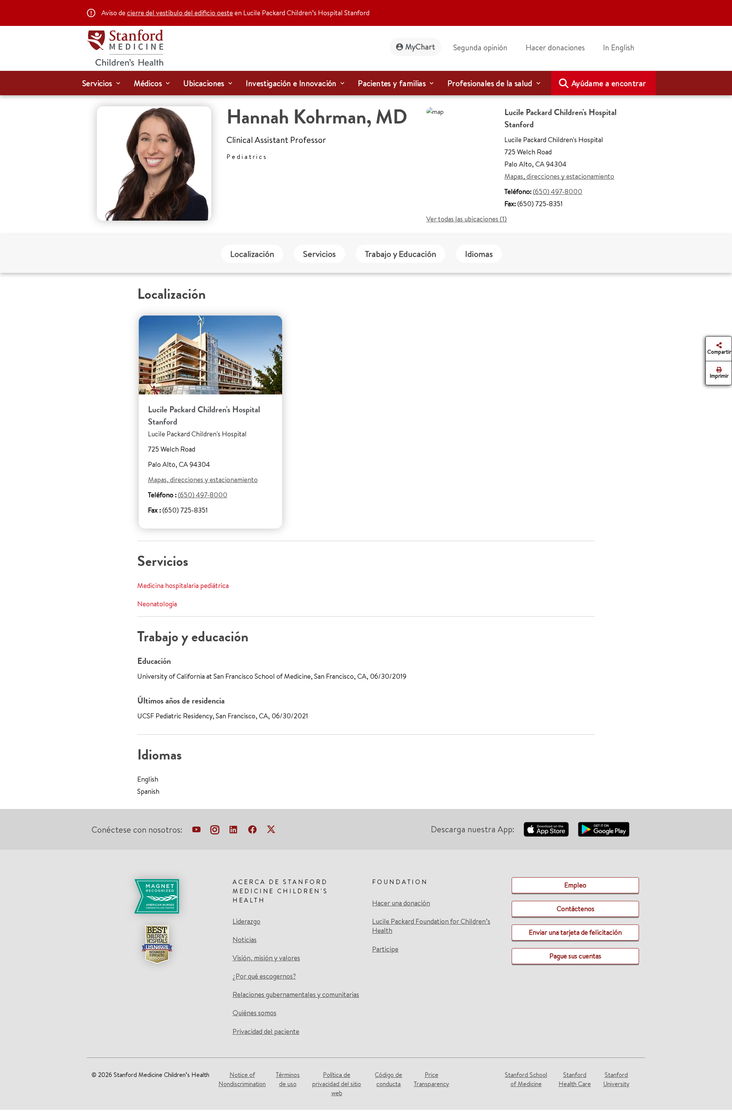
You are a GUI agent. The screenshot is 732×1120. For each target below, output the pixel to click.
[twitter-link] (271, 831)
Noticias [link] (245, 939)
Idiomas (479, 254)
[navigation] (366, 83)
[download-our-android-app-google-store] (603, 829)
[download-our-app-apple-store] (546, 829)
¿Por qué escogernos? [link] (264, 976)
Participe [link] (385, 949)
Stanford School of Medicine (526, 1079)
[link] (621, 48)
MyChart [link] (420, 47)
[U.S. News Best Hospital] (156, 944)
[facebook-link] (252, 831)
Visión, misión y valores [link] (266, 958)
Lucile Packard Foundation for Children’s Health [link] (431, 926)
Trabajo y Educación (400, 254)
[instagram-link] (214, 831)
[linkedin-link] (233, 831)
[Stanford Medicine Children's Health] (125, 47)
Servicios (319, 254)
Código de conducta (388, 1079)
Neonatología (157, 604)
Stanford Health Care (575, 1079)
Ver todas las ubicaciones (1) (466, 219)
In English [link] (618, 47)
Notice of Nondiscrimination (242, 1079)
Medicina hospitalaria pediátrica (183, 585)
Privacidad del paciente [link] (266, 1031)
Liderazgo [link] (246, 921)
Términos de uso (288, 1079)
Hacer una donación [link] (401, 903)
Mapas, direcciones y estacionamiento (559, 176)
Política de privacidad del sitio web (336, 1083)
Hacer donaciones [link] (555, 47)
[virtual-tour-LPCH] (196, 831)
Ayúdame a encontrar (608, 83)
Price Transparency (431, 1079)
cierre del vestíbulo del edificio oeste (180, 13)
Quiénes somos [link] (254, 1012)
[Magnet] (156, 896)
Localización (252, 254)
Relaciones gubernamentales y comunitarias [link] (296, 994)
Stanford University (616, 1079)
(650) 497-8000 (557, 191)
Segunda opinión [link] (480, 47)
